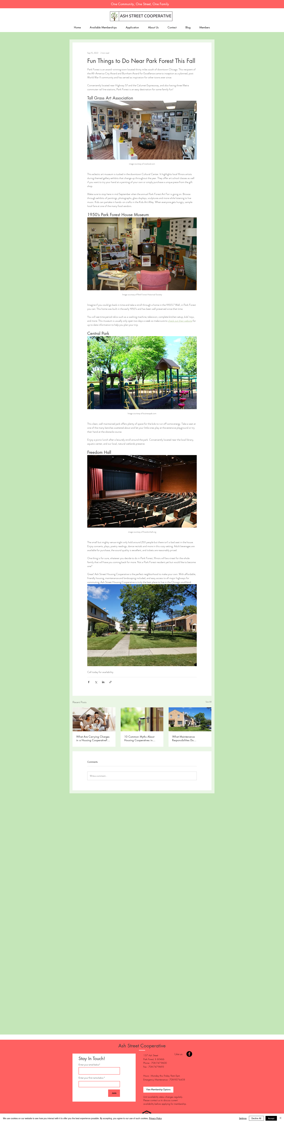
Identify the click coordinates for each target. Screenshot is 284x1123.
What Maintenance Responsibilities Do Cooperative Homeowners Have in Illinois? (187, 738)
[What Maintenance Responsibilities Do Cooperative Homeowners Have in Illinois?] (190, 719)
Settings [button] (243, 1118)
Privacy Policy (155, 1118)
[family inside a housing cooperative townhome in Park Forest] (94, 719)
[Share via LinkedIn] (103, 682)
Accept (271, 1118)
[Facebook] (189, 1054)
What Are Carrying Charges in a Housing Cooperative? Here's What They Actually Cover (92, 738)
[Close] (280, 1118)
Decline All (256, 1118)
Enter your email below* (89, 1064)
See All (209, 701)
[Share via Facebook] (88, 682)
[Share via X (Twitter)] (96, 682)
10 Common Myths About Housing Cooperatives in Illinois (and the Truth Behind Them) (140, 738)
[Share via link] (110, 682)
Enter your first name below (91, 1078)
